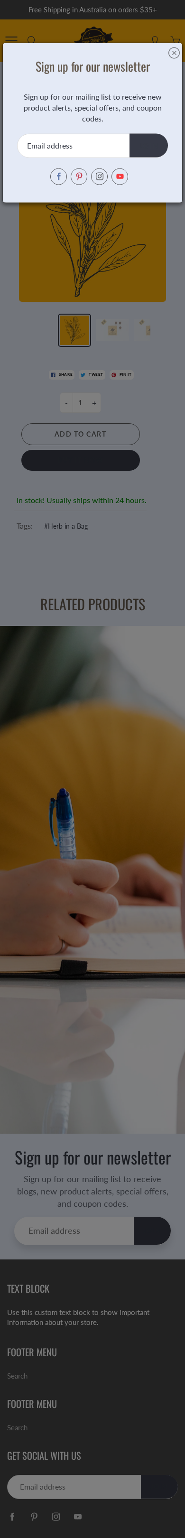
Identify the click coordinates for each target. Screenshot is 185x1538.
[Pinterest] (79, 176)
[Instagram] (99, 176)
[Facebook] (58, 176)
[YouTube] (119, 176)
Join (148, 144)
